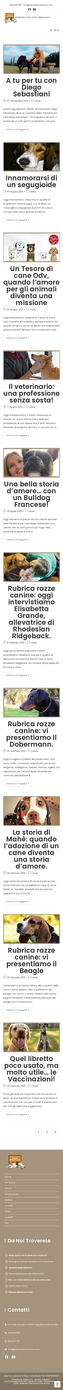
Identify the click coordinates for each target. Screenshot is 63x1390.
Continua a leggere (19, 129)
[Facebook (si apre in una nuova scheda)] (29, 9)
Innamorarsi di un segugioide (31, 181)
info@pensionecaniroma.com (38, 5)
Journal (9, 1205)
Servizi (8, 1188)
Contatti (9, 1217)
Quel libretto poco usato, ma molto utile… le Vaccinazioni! (31, 1069)
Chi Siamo (10, 1182)
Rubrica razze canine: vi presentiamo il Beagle (31, 961)
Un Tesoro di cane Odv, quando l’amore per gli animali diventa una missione (31, 285)
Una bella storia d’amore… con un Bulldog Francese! (31, 494)
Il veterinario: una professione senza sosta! (31, 393)
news (38, 101)
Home (8, 1176)
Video (8, 1211)
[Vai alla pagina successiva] (55, 1132)
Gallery (8, 1200)
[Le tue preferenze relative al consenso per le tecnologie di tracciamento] (57, 1384)
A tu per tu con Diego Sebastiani (31, 87)
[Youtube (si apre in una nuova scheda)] (34, 9)
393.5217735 (16, 5)
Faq (7, 1222)
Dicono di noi (11, 1194)
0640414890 (14, 1332)
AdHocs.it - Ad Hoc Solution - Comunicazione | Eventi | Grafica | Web (28, 1380)
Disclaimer (49, 1381)
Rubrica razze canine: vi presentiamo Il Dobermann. (31, 734)
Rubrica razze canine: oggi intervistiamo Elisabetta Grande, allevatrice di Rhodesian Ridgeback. (31, 612)
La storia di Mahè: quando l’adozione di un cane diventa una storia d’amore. (31, 849)
